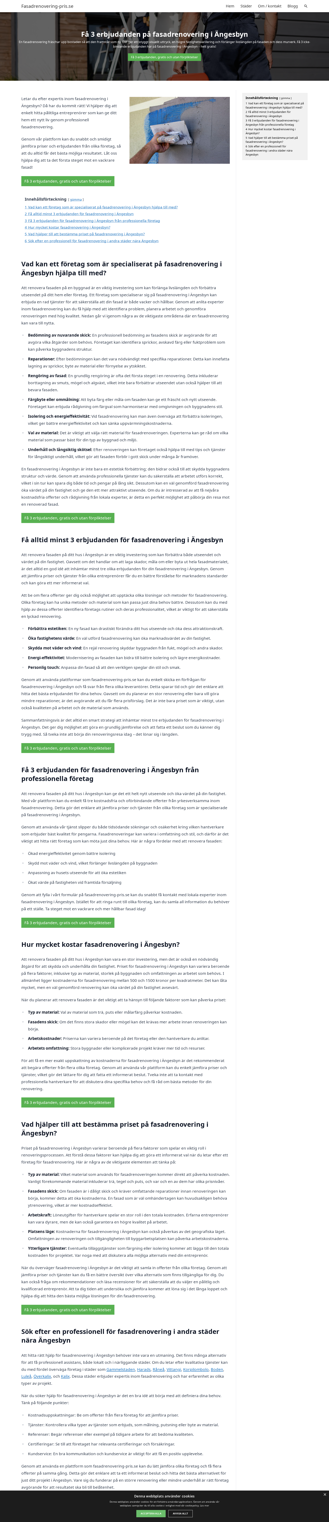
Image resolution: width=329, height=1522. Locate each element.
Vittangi (174, 1369)
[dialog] (164, 1506)
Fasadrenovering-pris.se (47, 6)
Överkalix (42, 1376)
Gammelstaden (120, 1369)
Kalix (65, 1376)
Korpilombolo (196, 1369)
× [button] (324, 1494)
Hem (230, 6)
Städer (246, 6)
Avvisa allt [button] (180, 1513)
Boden (217, 1369)
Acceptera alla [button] (151, 1513)
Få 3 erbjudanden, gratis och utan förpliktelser (164, 57)
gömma (76, 199)
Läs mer (204, 1505)
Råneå (158, 1369)
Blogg (292, 6)
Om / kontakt (269, 6)
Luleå (26, 1376)
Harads (144, 1369)
